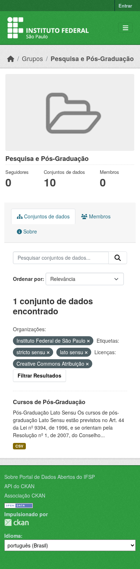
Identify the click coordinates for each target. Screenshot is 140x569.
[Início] (10, 58)
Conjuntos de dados (46, 216)
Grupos (32, 58)
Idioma (12, 535)
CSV (19, 446)
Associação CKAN (24, 495)
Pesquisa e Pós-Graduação (92, 58)
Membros (99, 216)
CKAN (16, 522)
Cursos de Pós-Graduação (49, 402)
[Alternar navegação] (125, 28)
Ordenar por (27, 278)
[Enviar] (117, 257)
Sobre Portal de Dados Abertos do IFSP (49, 476)
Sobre (29, 231)
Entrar (125, 5)
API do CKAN (19, 486)
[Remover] (88, 341)
